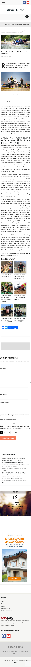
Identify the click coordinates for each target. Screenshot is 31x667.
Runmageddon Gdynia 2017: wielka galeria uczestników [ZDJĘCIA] (19, 276)
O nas (2, 601)
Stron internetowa (4, 403)
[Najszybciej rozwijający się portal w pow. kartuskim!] (15, 9)
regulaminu (24, 411)
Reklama (3, 604)
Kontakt (3, 606)
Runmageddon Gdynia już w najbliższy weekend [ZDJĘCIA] (20, 297)
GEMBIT (15, 662)
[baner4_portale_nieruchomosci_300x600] (14, 557)
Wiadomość (3, 368)
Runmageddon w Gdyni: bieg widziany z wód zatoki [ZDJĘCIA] (19, 320)
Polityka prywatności (6, 611)
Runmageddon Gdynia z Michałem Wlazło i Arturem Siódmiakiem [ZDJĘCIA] (6, 298)
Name (1, 386)
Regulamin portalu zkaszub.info (9, 651)
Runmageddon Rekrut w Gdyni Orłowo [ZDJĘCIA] (6, 275)
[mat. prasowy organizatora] (15, 81)
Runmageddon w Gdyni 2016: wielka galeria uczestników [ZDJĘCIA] (6, 320)
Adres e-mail (3, 394)
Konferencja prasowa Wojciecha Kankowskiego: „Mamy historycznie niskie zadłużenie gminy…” (14, 480)
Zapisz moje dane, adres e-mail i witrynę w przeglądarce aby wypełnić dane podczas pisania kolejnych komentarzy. (15, 427)
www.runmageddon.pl (18, 250)
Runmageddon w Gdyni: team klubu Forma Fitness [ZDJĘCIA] (15, 140)
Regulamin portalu (5, 608)
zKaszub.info (15, 647)
